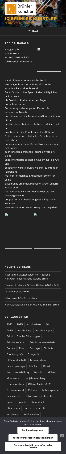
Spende (22, 402)
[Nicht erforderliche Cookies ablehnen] (62, 435)
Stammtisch (38, 402)
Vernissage (13, 414)
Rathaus (32, 390)
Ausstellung (24, 330)
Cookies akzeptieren (33, 430)
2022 (9, 324)
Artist (10, 330)
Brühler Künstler (16, 342)
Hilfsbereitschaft (16, 360)
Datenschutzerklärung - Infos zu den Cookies (33, 446)
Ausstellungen (43, 330)
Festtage (35, 348)
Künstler (38, 372)
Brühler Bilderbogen (28, 336)
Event (22, 348)
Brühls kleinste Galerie (42, 342)
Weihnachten (31, 414)
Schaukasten (14, 396)
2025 (20, 324)
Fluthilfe (49, 348)
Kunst (46, 366)
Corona (11, 348)
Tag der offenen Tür (35, 408)
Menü (35, 31)
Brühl (10, 336)
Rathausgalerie (50, 390)
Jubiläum (34, 366)
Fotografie (33, 354)
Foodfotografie (15, 354)
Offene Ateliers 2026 (17, 291)
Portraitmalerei (15, 390)
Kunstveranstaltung (18, 372)
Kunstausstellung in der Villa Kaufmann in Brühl (32, 304)
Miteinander (14, 378)
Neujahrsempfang (35, 378)
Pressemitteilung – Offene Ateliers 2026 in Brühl (32, 285)
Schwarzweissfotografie (39, 396)
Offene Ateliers (15, 384)
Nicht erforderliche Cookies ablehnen (33, 437)
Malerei (52, 372)
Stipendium (13, 408)
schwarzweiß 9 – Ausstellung (21, 298)
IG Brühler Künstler (31, 18)
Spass (10, 402)
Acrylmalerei (34, 324)
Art (47, 324)
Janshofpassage (16, 366)
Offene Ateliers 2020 (40, 384)
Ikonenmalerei (38, 360)
